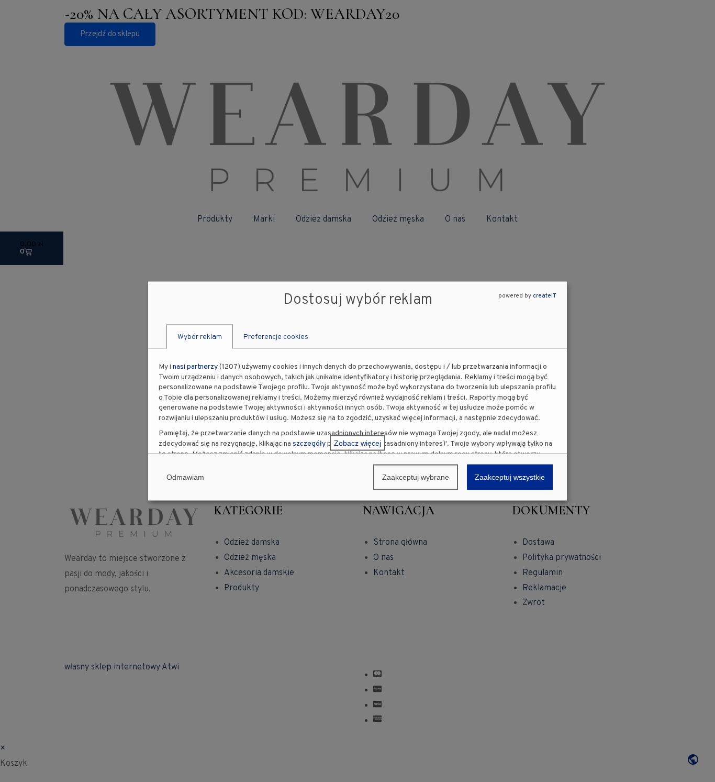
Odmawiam (185, 477)
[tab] (199, 337)
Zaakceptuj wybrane (415, 477)
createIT (544, 295)
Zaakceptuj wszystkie (510, 477)
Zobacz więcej (357, 443)
